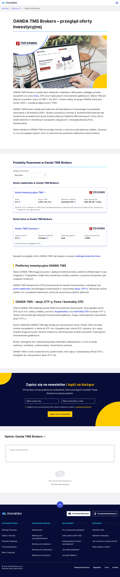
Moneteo (5, 8)
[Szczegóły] (20, 202)
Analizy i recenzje (8, 536)
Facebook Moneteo (80, 513)
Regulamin (97, 567)
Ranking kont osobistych (41, 544)
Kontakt (115, 567)
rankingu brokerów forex (87, 256)
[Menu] (117, 3)
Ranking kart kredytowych (42, 550)
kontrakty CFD (81, 311)
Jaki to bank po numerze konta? (104, 541)
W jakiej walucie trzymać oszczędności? (71, 542)
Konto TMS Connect (26, 228)
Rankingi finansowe (9, 530)
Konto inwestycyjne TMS (29, 192)
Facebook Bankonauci (107, 513)
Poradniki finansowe (9, 541)
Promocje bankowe (9, 547)
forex (36, 96)
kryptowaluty (61, 311)
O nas (107, 567)
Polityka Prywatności (82, 567)
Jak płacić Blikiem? (69, 555)
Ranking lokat (37, 530)
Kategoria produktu (21, 171)
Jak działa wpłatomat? (70, 550)
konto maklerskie (22, 289)
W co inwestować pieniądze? (73, 530)
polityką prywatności (83, 407)
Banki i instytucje (8, 552)
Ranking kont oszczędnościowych (40, 537)
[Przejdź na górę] (60, 504)
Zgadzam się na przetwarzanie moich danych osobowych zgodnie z (59, 407)
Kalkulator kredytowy (100, 536)
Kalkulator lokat (98, 530)
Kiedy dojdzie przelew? (101, 547)
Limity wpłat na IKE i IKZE (72, 536)
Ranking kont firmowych (41, 555)
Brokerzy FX (16, 8)
